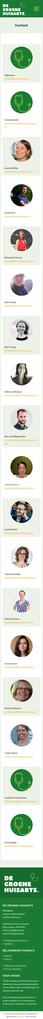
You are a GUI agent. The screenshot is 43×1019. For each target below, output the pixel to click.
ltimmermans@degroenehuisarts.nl (21, 801)
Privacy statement (13, 968)
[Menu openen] (36, 8)
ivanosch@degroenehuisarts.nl (19, 667)
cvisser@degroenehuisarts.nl (19, 756)
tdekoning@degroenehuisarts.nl (20, 577)
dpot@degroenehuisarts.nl (18, 216)
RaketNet (21, 1016)
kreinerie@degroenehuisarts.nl (20, 488)
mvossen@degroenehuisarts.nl (19, 261)
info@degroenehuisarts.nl (17, 78)
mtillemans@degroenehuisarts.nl (20, 711)
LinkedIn (9, 943)
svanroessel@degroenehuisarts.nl (21, 395)
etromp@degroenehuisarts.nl (19, 350)
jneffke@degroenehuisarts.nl (19, 171)
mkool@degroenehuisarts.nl (18, 305)
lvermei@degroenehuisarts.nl (19, 533)
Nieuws (8, 959)
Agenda (8, 955)
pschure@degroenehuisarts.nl (19, 622)
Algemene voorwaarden (15, 965)
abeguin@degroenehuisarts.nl (19, 846)
